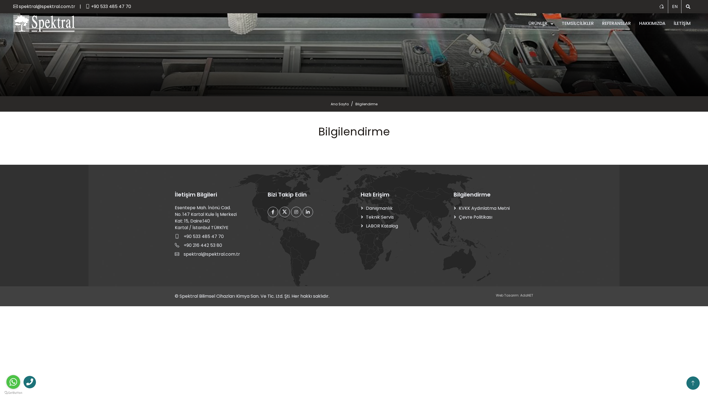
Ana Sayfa (340, 104)
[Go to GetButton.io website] (13, 392)
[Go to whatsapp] (13, 382)
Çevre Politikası (475, 217)
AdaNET (526, 295)
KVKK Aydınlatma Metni (484, 208)
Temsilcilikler (578, 23)
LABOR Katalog (382, 226)
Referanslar (616, 23)
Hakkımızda (652, 23)
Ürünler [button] (538, 23)
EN (675, 6)
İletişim (682, 23)
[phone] (30, 382)
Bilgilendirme (366, 104)
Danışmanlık (379, 208)
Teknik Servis (380, 217)
